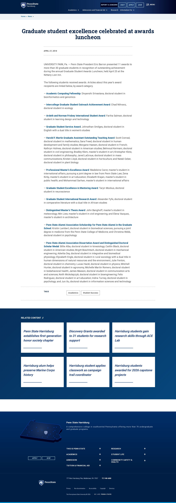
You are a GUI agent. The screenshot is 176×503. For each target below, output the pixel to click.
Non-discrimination (79, 488)
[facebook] (31, 448)
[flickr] (41, 448)
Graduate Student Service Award (63, 126)
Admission (71, 460)
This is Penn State (75, 449)
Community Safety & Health (121, 461)
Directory (111, 488)
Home (23, 16)
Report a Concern (109, 5)
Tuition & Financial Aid (78, 466)
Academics (72, 10)
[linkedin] (36, 448)
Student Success (90, 293)
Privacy (68, 488)
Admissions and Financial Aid (93, 10)
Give (140, 5)
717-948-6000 (106, 478)
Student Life (117, 454)
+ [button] (100, 448)
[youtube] (46, 448)
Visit (122, 5)
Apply (131, 5)
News (30, 16)
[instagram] (52, 448)
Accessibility (92, 488)
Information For (126, 10)
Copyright (103, 488)
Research (114, 10)
